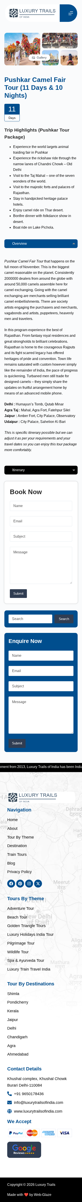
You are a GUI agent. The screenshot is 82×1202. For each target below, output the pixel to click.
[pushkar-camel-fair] (22, 35)
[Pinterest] (20, 884)
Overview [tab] (19, 243)
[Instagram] (29, 884)
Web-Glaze (42, 1195)
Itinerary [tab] (18, 470)
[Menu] (70, 13)
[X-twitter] (38, 884)
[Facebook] (11, 884)
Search (64, 619)
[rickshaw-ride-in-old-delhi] (60, 35)
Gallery (42, 57)
